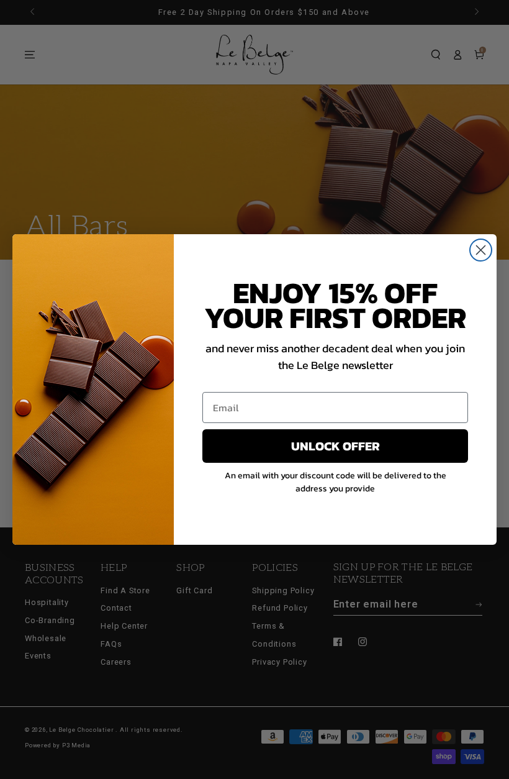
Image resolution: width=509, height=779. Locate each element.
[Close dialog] (481, 250)
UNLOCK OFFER (335, 446)
